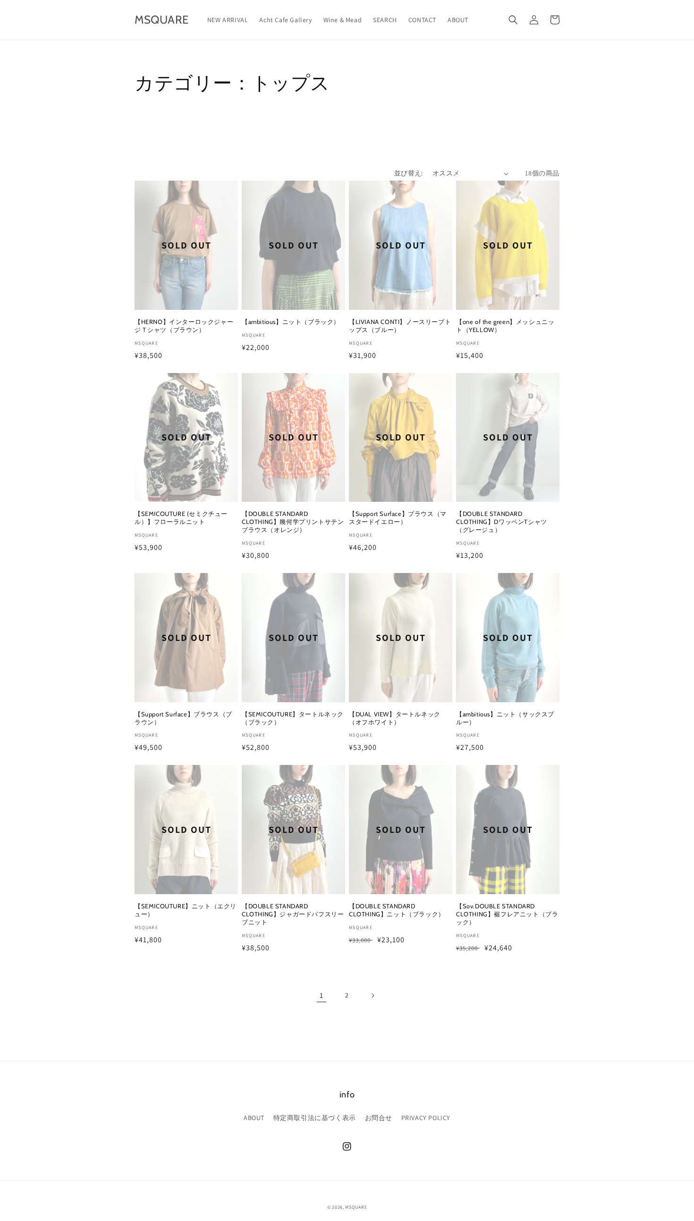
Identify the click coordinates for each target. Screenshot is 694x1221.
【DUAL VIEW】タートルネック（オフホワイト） (394, 718)
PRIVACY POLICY (425, 1117)
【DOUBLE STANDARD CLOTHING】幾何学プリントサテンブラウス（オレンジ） (293, 521)
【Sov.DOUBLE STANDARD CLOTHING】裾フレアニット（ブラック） (507, 914)
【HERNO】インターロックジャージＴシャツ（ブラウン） (184, 325)
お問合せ (378, 1117)
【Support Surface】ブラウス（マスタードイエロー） (398, 517)
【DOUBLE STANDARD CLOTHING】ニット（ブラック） (397, 910)
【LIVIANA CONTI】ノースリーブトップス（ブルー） (400, 325)
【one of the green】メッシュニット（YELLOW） (505, 325)
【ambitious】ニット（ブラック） (291, 321)
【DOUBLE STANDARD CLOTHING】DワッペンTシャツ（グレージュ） (501, 521)
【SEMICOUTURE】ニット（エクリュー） (186, 910)
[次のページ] (372, 995)
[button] (513, 19)
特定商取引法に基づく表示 (314, 1117)
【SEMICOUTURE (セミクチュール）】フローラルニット (181, 517)
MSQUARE (356, 1207)
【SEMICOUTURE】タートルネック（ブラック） (293, 718)
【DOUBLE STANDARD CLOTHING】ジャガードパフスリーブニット (293, 914)
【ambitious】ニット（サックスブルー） (505, 718)
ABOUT (254, 1117)
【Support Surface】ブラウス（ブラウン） (183, 718)
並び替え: (408, 173)
